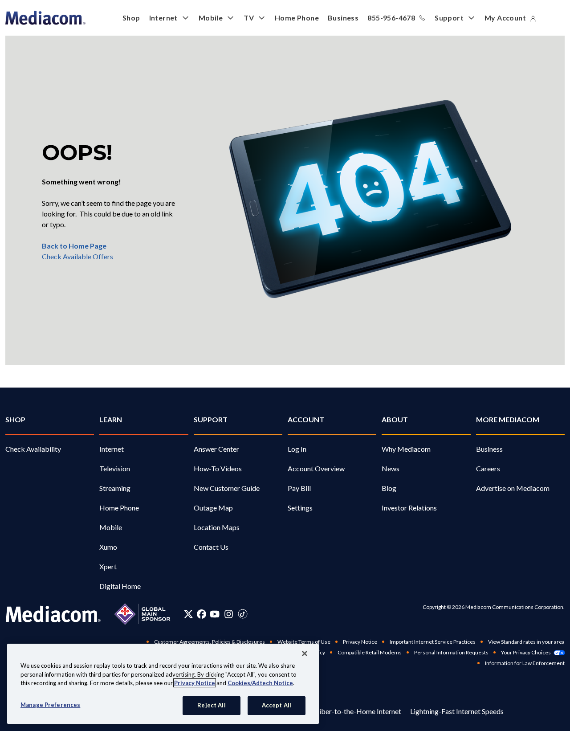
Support (449, 17)
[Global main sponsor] (142, 614)
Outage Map (213, 507)
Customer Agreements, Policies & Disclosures (209, 641)
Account (306, 419)
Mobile (211, 17)
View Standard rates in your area (526, 641)
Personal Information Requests (451, 652)
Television (114, 468)
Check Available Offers (77, 256)
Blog (389, 488)
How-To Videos (218, 468)
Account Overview (316, 468)
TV (249, 17)
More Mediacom (507, 419)
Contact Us (211, 547)
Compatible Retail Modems (370, 652)
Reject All (211, 705)
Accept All (276, 705)
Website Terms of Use (303, 641)
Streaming (114, 488)
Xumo (108, 547)
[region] (163, 684)
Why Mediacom (406, 449)
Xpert (108, 566)
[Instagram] (228, 614)
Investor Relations (409, 507)
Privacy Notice (360, 641)
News (390, 468)
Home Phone (297, 17)
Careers (488, 468)
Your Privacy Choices (526, 652)
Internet (163, 17)
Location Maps (217, 527)
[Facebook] (201, 614)
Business (343, 17)
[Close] (304, 653)
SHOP (15, 419)
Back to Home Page (74, 245)
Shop (131, 17)
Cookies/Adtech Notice (260, 682)
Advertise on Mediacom (513, 488)
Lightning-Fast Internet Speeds (457, 711)
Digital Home (120, 586)
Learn (110, 419)
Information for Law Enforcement (525, 663)
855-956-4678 (391, 17)
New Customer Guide (227, 488)
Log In (297, 449)
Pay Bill (299, 488)
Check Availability (33, 449)
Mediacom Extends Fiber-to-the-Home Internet (328, 711)
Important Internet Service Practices (433, 641)
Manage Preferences (50, 704)
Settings (300, 507)
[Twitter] (188, 614)
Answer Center (216, 449)
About (395, 419)
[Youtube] (215, 614)
